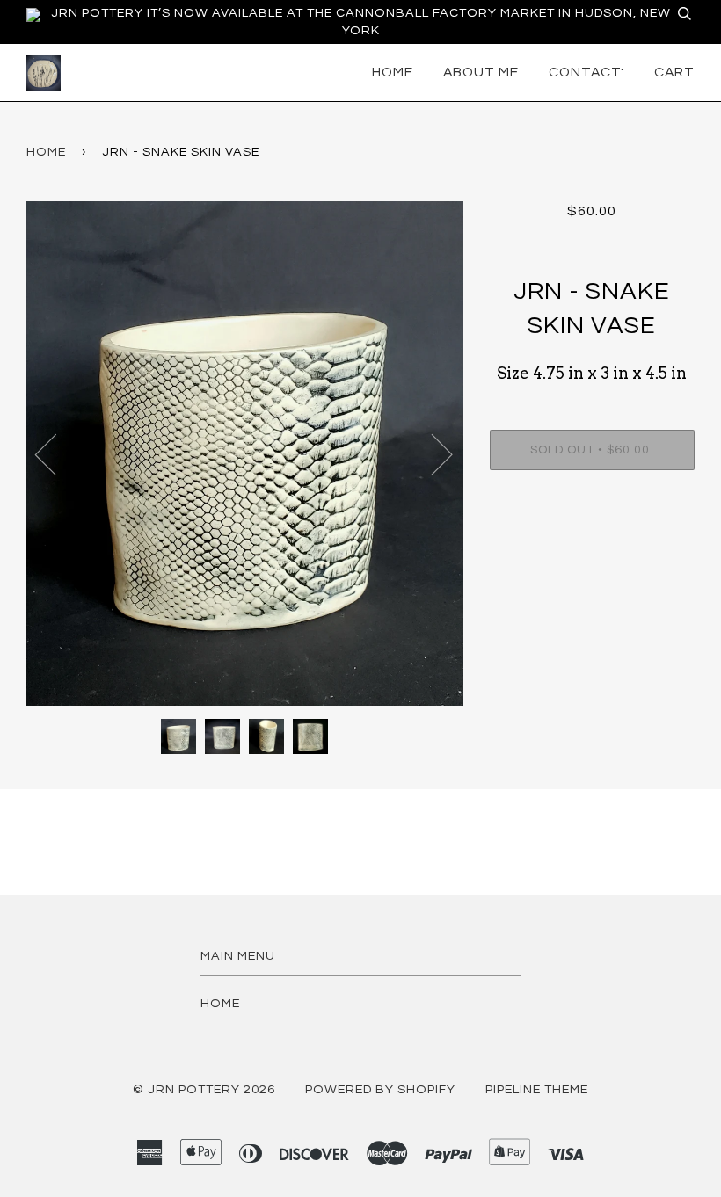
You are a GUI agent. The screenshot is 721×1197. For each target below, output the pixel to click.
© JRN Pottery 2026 (204, 1089)
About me (481, 72)
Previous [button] (56, 453)
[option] (244, 453)
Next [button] (431, 453)
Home (392, 72)
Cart (674, 72)
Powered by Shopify (380, 1089)
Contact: (586, 72)
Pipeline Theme (536, 1089)
